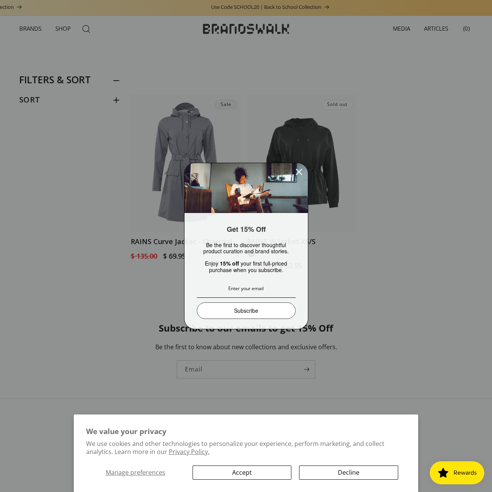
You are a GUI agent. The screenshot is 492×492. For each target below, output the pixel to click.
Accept (242, 472)
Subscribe (246, 310)
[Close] (299, 172)
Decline (348, 472)
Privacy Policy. (189, 451)
